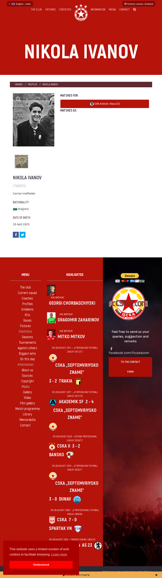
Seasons (27, 337)
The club (36, 9)
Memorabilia (27, 420)
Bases (27, 320)
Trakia (65, 381)
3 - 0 (53, 499)
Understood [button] (41, 564)
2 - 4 (89, 402)
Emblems (27, 309)
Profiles (32, 84)
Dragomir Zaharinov (78, 320)
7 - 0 (73, 520)
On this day (27, 359)
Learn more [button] (59, 554)
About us (27, 370)
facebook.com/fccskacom (129, 352)
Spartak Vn (60, 528)
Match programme (27, 409)
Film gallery (27, 403)
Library (27, 414)
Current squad (27, 293)
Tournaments (27, 342)
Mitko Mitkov (71, 337)
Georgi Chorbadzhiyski (72, 303)
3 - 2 (53, 381)
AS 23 (87, 545)
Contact (124, 9)
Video (27, 398)
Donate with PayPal (77, 574)
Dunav (65, 499)
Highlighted (74, 275)
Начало (19, 84)
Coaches (27, 298)
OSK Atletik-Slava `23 (107, 103)
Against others (27, 348)
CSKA (62, 520)
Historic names (140, 3)
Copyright (27, 381)
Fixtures (50, 9)
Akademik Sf (71, 402)
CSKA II (63, 446)
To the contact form (130, 366)
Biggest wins (27, 353)
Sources (27, 375)
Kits (27, 315)
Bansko (56, 455)
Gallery (27, 392)
